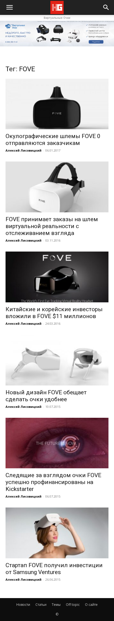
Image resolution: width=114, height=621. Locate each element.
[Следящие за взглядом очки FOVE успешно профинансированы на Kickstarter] (57, 443)
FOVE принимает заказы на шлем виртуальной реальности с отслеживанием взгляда (52, 226)
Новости (23, 604)
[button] (106, 7)
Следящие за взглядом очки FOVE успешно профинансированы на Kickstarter (53, 482)
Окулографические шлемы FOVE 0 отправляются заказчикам (53, 139)
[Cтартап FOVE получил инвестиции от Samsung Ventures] (57, 533)
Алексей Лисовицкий (24, 150)
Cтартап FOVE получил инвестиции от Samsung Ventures (54, 568)
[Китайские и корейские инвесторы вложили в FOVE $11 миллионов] (57, 277)
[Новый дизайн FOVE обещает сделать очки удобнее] (57, 360)
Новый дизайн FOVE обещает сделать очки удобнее (46, 396)
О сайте (91, 604)
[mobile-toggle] (9, 7)
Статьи (40, 604)
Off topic (73, 604)
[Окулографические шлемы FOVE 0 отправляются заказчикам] (57, 104)
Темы (56, 604)
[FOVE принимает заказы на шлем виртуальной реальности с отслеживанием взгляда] (57, 187)
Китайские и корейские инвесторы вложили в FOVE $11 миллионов (54, 312)
